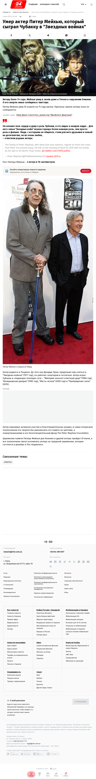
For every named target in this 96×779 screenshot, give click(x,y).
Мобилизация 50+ (72, 616)
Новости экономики (16, 642)
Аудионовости (12, 626)
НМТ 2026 (69, 655)
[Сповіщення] (91, 4)
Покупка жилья (13, 678)
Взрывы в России (43, 632)
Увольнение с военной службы (78, 613)
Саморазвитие (71, 658)
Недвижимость (14, 672)
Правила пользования (12, 596)
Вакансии (67, 577)
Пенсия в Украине (14, 664)
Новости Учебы (73, 642)
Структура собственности (73, 581)
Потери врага (42, 635)
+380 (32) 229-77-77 (20, 741)
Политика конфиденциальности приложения (45, 583)
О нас (5, 573)
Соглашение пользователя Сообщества (43, 588)
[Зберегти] (84, 35)
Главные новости (14, 613)
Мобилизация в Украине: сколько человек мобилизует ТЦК (77, 631)
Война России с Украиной (48, 610)
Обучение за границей (74, 661)
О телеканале (8, 585)
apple (25, 754)
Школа (68, 651)
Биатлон (40, 684)
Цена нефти (12, 646)
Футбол (39, 678)
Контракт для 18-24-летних (76, 623)
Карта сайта (68, 588)
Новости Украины (14, 616)
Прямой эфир (12, 619)
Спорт (39, 672)
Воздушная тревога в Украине (48, 623)
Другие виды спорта (44, 688)
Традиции (33, 4)
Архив (66, 585)
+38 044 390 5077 (57, 552)
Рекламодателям (10, 592)
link (51, 562)
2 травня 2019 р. (52, 156)
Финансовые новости (15, 652)
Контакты (67, 573)
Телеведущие (8, 588)
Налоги (10, 661)
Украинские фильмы (44, 649)
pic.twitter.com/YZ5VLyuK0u (56, 150)
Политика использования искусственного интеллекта (44, 577)
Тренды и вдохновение (16, 681)
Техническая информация (43, 597)
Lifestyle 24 (7, 12)
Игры (66, 592)
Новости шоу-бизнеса (21, 12)
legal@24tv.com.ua (33, 743)
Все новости (12, 610)
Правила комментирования (44, 593)
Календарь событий (49, 4)
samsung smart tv (52, 754)
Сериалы (40, 658)
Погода (10, 629)
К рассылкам (80, 702)
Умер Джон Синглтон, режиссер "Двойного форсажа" (44, 115)
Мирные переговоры (45, 619)
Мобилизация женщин (74, 619)
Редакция (7, 577)
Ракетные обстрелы (44, 613)
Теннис (39, 681)
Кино (39, 642)
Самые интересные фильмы (47, 646)
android (12, 754)
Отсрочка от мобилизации (76, 626)
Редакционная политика (12, 581)
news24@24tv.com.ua (13, 552)
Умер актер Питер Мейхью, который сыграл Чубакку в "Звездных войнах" (57, 12)
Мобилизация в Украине (77, 610)
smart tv (39, 754)
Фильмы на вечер (43, 652)
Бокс (38, 675)
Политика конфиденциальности (45, 573)
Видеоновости (12, 623)
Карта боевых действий (46, 616)
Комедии (40, 655)
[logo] (18, 4)
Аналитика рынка (14, 675)
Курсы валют (12, 649)
